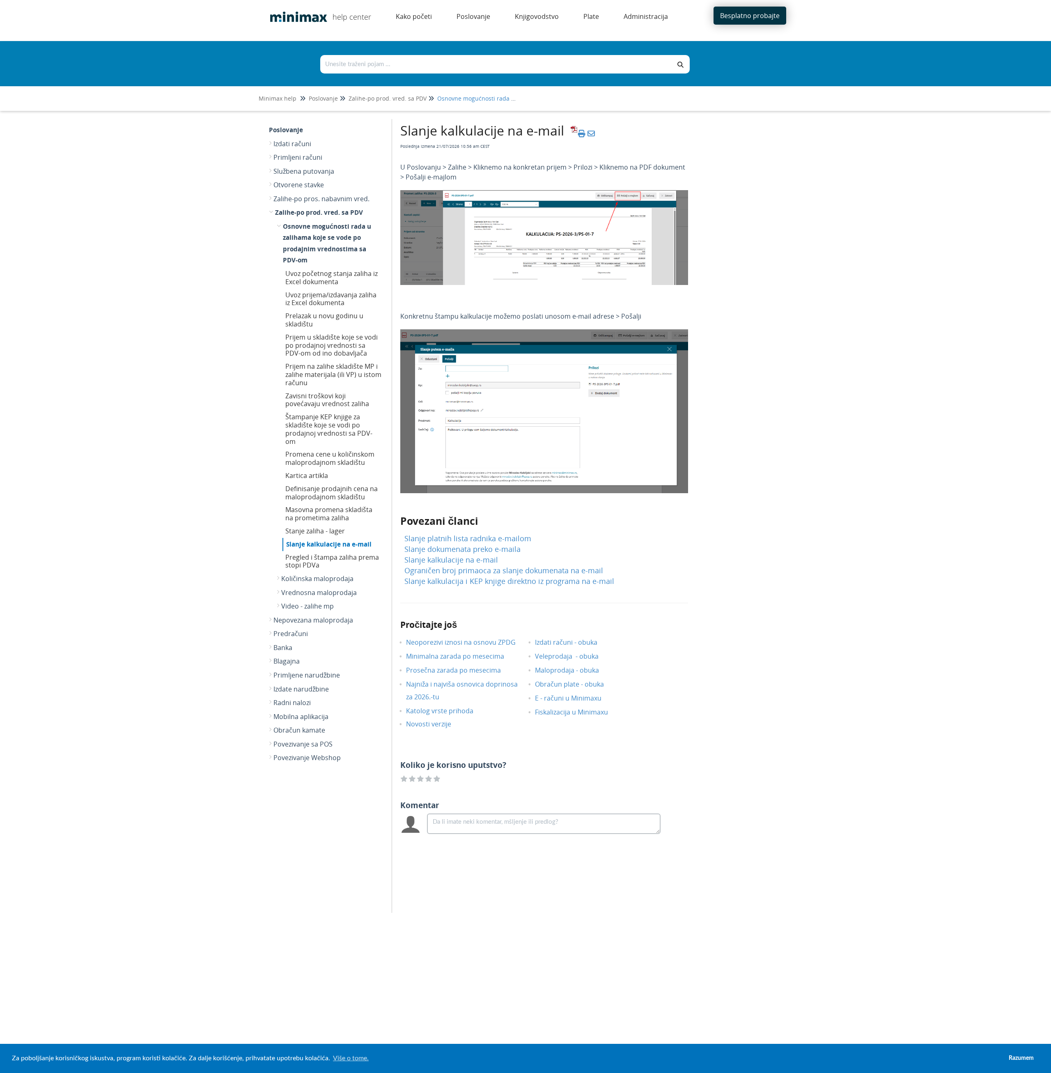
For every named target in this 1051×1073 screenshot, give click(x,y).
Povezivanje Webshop (307, 757)
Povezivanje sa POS (303, 744)
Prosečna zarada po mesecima (459, 670)
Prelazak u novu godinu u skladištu (324, 320)
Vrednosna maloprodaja (319, 592)
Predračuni (290, 633)
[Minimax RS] (296, 11)
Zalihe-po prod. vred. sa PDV (388, 98)
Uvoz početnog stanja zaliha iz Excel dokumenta (331, 277)
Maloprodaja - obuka (573, 670)
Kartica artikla (306, 475)
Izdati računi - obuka (572, 642)
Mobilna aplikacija (300, 716)
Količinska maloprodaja (317, 578)
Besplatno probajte (750, 15)
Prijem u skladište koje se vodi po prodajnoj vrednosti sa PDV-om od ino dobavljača (331, 345)
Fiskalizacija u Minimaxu (577, 712)
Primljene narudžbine (306, 675)
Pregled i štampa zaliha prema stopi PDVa (332, 561)
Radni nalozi (292, 702)
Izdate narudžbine (301, 689)
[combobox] (496, 64)
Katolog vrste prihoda (445, 710)
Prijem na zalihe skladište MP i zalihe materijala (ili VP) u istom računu (333, 374)
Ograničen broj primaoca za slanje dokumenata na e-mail (503, 570)
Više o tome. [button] (351, 1058)
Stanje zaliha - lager (315, 530)
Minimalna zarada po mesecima (462, 656)
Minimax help (277, 98)
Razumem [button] (1021, 1058)
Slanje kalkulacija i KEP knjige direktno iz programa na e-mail (509, 581)
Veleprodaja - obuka (573, 656)
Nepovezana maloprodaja (313, 620)
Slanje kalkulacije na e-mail (329, 544)
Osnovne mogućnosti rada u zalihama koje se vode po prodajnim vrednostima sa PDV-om (327, 243)
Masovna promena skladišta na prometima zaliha (328, 513)
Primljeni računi (297, 157)
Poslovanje (323, 98)
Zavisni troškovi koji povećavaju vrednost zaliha (327, 400)
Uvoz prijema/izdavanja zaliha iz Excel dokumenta (330, 299)
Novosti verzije (434, 723)
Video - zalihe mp (307, 606)
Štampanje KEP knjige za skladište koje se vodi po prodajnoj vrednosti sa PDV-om (328, 429)
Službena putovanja (303, 171)
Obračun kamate (299, 730)
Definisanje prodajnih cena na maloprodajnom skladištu (331, 492)
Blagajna (286, 661)
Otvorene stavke (298, 184)
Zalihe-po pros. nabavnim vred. (321, 198)
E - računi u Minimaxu (574, 698)
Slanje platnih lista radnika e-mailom (467, 538)
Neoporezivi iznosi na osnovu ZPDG (467, 642)
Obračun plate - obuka (575, 684)
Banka (282, 647)
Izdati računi (292, 143)
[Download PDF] (572, 133)
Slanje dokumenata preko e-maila (462, 549)
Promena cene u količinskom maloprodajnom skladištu (329, 458)
